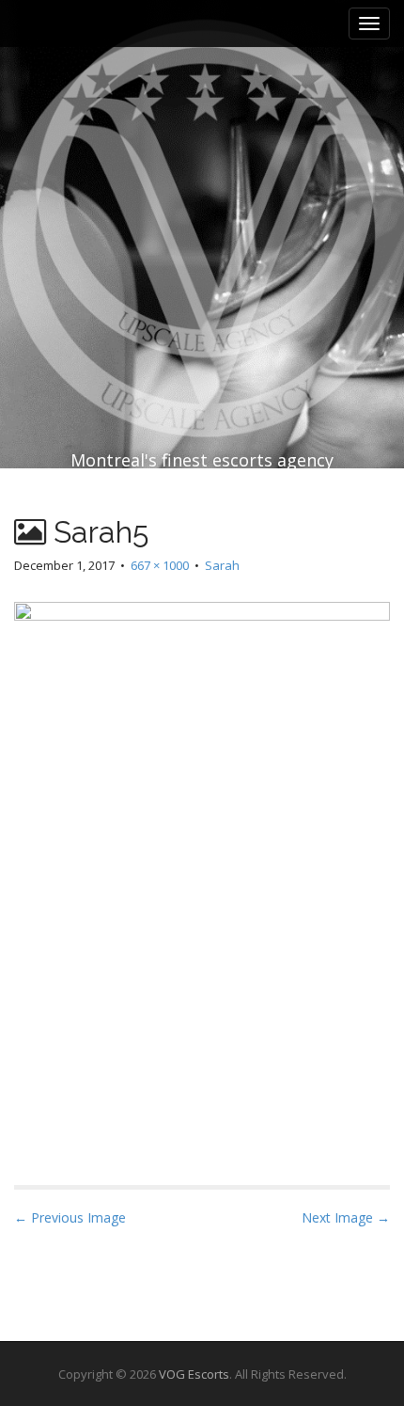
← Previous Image (70, 1217)
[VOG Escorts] (202, 188)
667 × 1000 (160, 565)
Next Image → (346, 1217)
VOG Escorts (194, 1374)
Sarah (222, 565)
